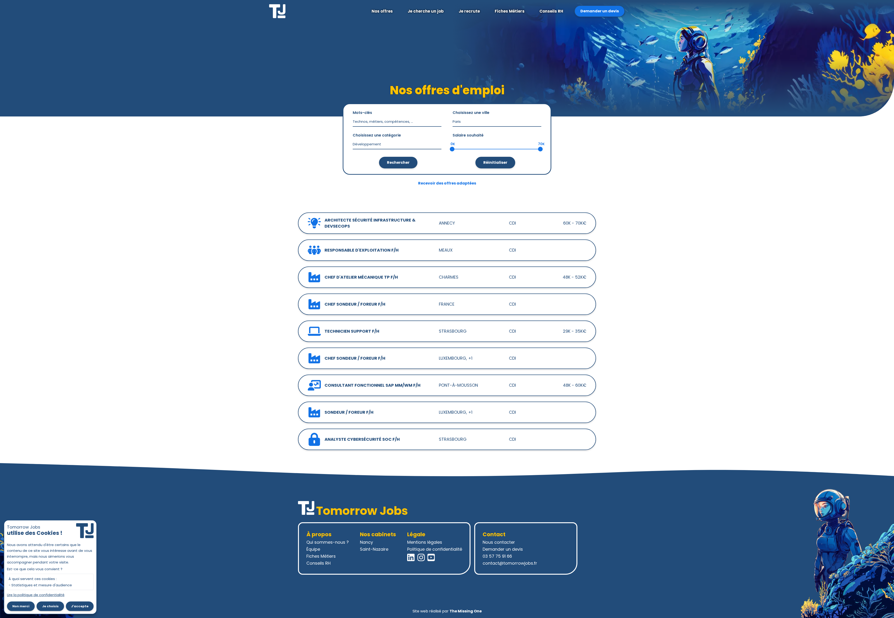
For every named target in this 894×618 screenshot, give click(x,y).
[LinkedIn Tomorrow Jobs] (411, 557)
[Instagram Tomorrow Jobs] (421, 557)
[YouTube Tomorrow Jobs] (431, 557)
